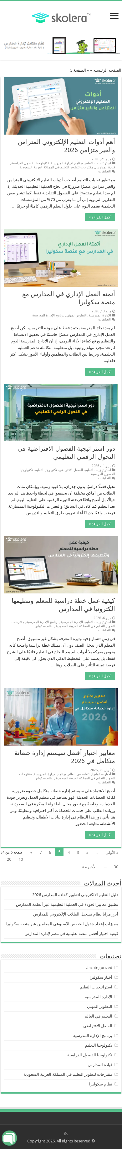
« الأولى (111, 852)
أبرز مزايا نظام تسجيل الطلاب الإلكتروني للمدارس (75, 914)
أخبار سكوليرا (101, 774)
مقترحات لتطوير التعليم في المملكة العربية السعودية (56, 167)
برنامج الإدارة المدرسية (67, 163)
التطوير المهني (76, 315)
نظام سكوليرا (43, 626)
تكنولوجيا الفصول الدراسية (30, 163)
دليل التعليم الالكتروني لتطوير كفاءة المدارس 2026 (75, 894)
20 (9, 859)
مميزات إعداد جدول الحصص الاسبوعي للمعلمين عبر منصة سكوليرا (62, 923)
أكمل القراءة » (100, 217)
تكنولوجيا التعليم (46, 470)
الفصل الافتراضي (71, 470)
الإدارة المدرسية (100, 315)
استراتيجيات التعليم (98, 163)
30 (116, 866)
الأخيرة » (89, 866)
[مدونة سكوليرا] (61, 16)
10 (20, 859)
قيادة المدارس (105, 167)
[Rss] (66, 1133)
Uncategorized (99, 967)
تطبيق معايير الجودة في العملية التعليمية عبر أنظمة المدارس (67, 904)
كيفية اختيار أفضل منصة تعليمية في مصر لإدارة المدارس (71, 933)
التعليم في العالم (79, 774)
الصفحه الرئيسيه (107, 70)
